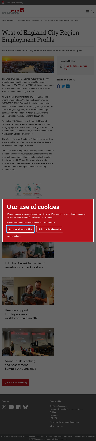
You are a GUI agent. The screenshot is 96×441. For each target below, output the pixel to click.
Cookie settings (13, 236)
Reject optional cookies (49, 229)
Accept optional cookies (20, 229)
